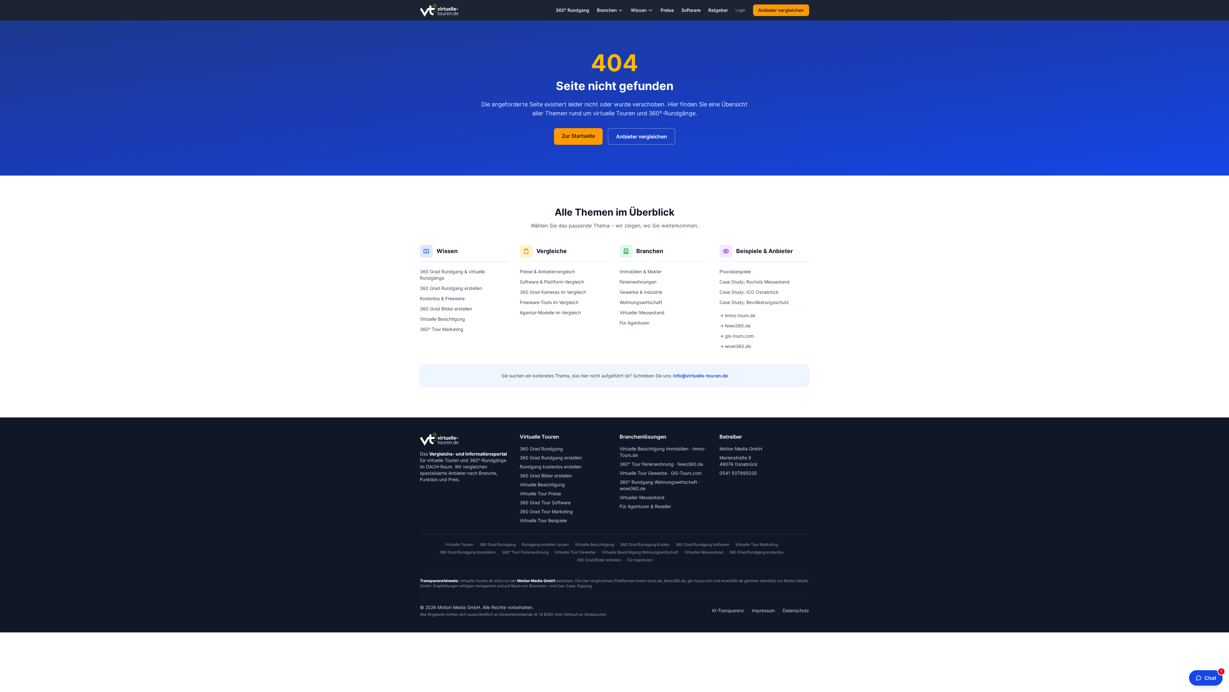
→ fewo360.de (735, 325)
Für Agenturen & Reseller (645, 506)
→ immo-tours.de (737, 315)
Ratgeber (718, 10)
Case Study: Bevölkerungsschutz (754, 302)
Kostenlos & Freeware (442, 298)
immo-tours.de (649, 580)
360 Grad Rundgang (541, 448)
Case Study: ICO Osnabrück (749, 292)
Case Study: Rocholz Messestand (754, 281)
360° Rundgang (572, 10)
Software (691, 10)
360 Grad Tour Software (545, 502)
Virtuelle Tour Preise (540, 493)
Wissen (639, 10)
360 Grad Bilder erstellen (446, 308)
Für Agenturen (634, 322)
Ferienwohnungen (638, 281)
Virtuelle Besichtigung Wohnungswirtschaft (640, 552)
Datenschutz (796, 610)
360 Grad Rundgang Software (702, 544)
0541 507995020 (738, 473)
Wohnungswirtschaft (641, 302)
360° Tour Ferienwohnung (647, 464)
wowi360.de (633, 488)
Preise (667, 10)
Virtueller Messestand (642, 312)
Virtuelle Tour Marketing (756, 544)
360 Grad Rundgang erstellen (451, 288)
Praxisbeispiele (735, 271)
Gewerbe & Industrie (641, 292)
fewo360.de (690, 464)
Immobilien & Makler (641, 271)
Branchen (607, 10)
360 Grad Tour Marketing (546, 511)
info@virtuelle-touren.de (700, 375)
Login (740, 10)
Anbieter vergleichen (781, 10)
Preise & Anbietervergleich (547, 271)
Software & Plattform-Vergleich (552, 281)
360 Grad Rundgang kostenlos (756, 552)
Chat (1213, 675)
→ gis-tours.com (736, 336)
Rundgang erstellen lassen (545, 544)
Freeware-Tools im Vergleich (549, 302)
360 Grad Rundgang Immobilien (467, 552)
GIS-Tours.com (686, 473)
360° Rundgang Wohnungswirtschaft (658, 482)
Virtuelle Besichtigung (442, 319)
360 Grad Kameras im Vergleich (553, 292)
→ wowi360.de (735, 346)
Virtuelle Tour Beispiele (543, 520)
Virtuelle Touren (459, 544)
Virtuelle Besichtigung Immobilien (654, 448)
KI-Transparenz (728, 610)
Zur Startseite (578, 136)
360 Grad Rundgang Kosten (645, 544)
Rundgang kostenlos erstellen (551, 466)
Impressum (763, 610)
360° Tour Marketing (441, 329)
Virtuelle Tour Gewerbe (643, 473)
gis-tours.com (699, 580)
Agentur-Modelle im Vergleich (550, 312)
